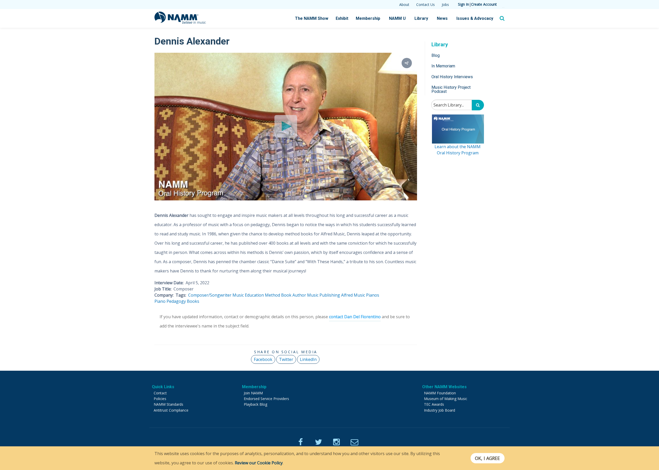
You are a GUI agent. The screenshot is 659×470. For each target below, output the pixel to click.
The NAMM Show (311, 18)
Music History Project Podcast (451, 89)
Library (421, 18)
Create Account (484, 4)
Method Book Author (285, 295)
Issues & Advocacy (474, 18)
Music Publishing (323, 295)
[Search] (478, 105)
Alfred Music (353, 295)
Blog (435, 55)
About (404, 4)
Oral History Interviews (452, 76)
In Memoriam (443, 66)
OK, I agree (487, 458)
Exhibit (342, 18)
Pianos (372, 295)
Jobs (445, 4)
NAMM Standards (168, 404)
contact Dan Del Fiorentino (355, 317)
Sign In (463, 4)
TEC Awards (434, 404)
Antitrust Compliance (171, 410)
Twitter (286, 359)
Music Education (248, 295)
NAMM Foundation (440, 393)
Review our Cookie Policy (259, 463)
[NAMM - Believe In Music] (180, 22)
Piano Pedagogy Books (176, 301)
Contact (160, 393)
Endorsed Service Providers (266, 398)
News (442, 18)
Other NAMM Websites (444, 386)
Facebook (263, 359)
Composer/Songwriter (209, 295)
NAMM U (397, 18)
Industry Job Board (439, 410)
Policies (160, 398)
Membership (368, 18)
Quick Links (163, 386)
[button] (407, 63)
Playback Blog (255, 404)
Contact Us (425, 4)
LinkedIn (308, 359)
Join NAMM (253, 393)
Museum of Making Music (445, 398)
